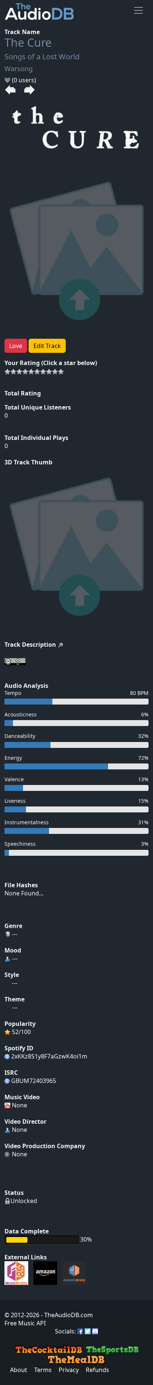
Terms (43, 1370)
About (18, 1370)
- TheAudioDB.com (66, 1315)
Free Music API (25, 1323)
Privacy (69, 1370)
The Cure (28, 42)
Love (15, 346)
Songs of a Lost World (41, 57)
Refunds (97, 1370)
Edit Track (47, 346)
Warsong (18, 68)
